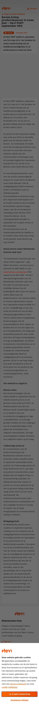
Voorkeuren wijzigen (19, 700)
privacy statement (18, 684)
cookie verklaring (9, 687)
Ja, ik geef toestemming (19, 694)
